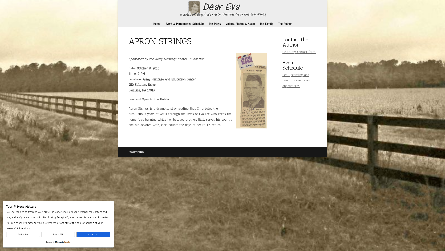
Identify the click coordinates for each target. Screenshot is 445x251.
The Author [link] (285, 24)
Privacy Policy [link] (136, 152)
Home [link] (156, 24)
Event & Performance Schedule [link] (184, 24)
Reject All (58, 234)
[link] (223, 8)
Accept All (93, 234)
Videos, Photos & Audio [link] (240, 24)
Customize (23, 234)
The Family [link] (266, 24)
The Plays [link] (215, 24)
